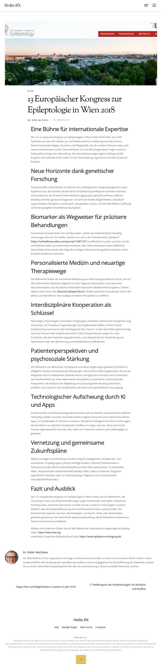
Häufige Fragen (70, 627)
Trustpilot (100, 627)
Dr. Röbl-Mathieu (38, 120)
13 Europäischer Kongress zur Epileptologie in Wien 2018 (75, 104)
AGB (56, 627)
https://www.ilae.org (48, 532)
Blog (31, 91)
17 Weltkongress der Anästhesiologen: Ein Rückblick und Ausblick (117, 586)
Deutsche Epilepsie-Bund (70, 291)
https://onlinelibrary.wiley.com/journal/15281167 (58, 241)
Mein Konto (86, 627)
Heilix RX (78, 637)
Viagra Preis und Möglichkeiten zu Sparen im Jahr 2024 (46, 586)
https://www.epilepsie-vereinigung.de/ (101, 536)
